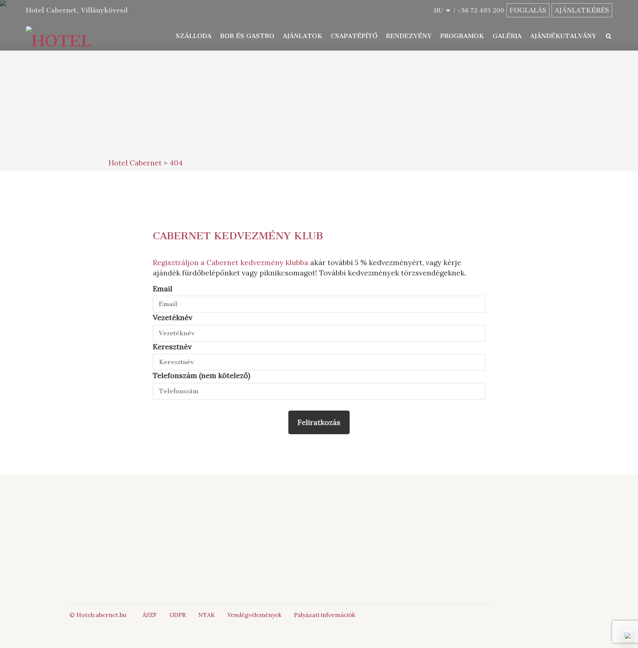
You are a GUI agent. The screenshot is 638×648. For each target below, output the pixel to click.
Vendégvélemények (254, 614)
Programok (462, 36)
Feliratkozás (319, 422)
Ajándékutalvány (563, 36)
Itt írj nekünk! (338, 527)
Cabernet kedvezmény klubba (257, 262)
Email (162, 288)
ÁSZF (150, 614)
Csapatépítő (354, 36)
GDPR (177, 614)
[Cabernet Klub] (442, 556)
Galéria (507, 36)
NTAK (206, 614)
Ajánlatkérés (582, 10)
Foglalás (528, 10)
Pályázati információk (324, 614)
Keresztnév (172, 346)
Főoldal (187, 518)
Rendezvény (409, 36)
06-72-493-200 (346, 518)
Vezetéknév (172, 317)
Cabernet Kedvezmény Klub (238, 236)
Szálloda (194, 36)
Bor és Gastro (247, 36)
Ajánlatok (302, 36)
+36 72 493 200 (480, 10)
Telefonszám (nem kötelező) (201, 375)
